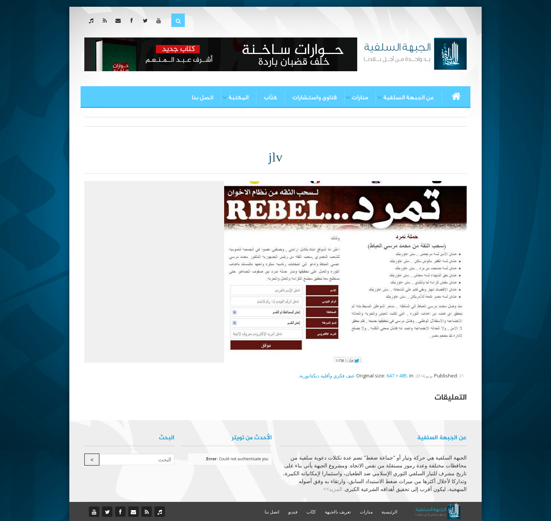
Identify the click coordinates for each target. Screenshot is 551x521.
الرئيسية (389, 512)
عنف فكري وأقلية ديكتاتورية (327, 375)
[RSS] (106, 20)
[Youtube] (160, 20)
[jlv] (345, 271)
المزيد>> (332, 489)
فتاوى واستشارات (314, 97)
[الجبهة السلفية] (415, 53)
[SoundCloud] (93, 20)
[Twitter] (147, 20)
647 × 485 (396, 375)
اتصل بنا (202, 97)
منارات (360, 97)
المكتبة (239, 97)
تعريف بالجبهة (338, 512)
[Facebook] (133, 20)
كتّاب (270, 97)
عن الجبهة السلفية (408, 97)
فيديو (293, 512)
